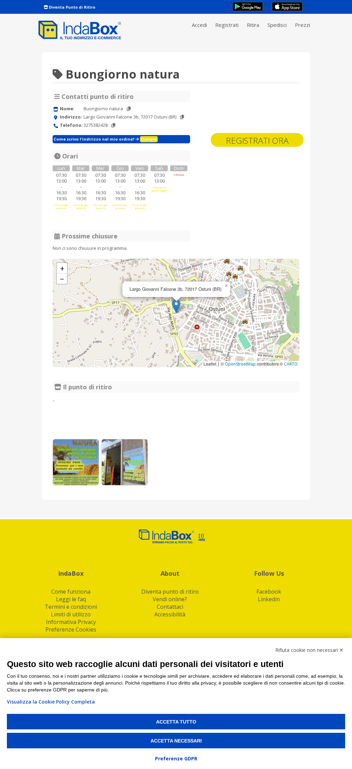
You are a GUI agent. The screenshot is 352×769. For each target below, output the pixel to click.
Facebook (268, 591)
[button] (176, 306)
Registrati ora (257, 140)
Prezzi (302, 24)
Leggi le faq (71, 599)
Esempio (149, 139)
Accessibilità (169, 614)
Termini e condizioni (71, 607)
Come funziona (70, 591)
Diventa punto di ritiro (170, 591)
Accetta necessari (176, 741)
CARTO (291, 364)
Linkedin (269, 599)
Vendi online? (170, 599)
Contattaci (170, 607)
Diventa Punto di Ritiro (71, 7)
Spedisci (277, 24)
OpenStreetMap (240, 364)
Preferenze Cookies (70, 629)
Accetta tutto (176, 722)
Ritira (253, 24)
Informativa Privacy (71, 622)
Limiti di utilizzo (71, 614)
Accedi (199, 24)
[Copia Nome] (129, 108)
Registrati (227, 24)
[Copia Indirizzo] (182, 117)
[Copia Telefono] (113, 125)
